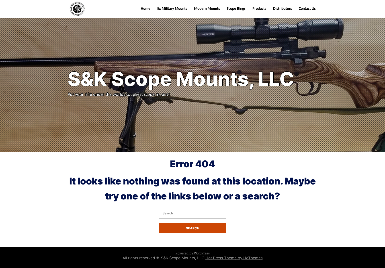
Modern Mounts (207, 9)
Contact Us (307, 9)
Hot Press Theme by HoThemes (234, 258)
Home (145, 9)
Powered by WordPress (193, 253)
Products (259, 9)
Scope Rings (236, 9)
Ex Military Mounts (172, 9)
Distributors (282, 9)
